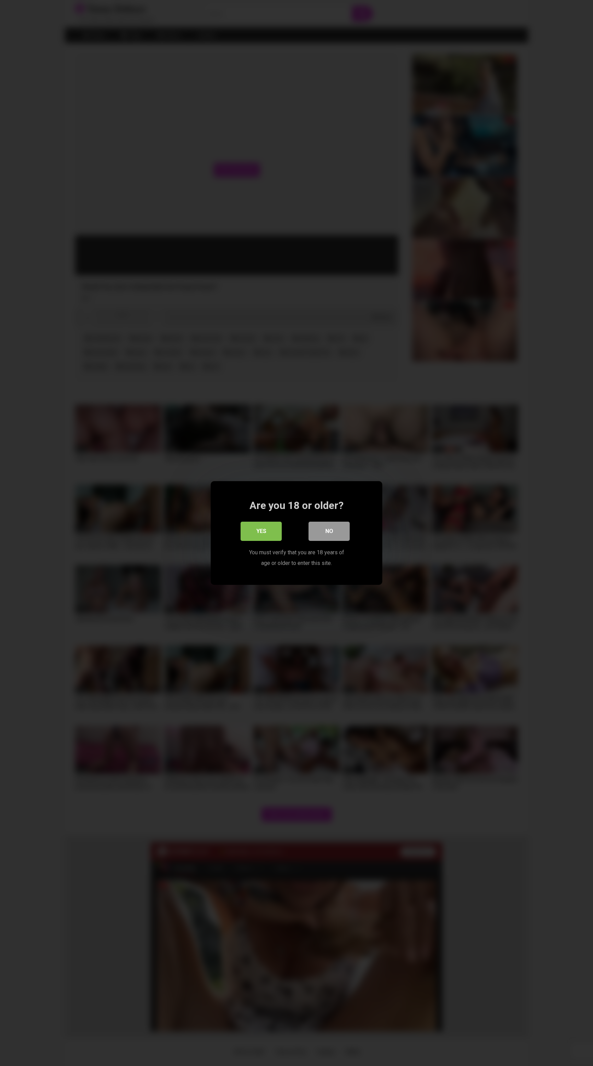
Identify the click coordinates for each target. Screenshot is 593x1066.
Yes (261, 531)
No (329, 531)
